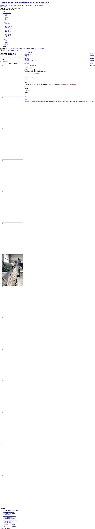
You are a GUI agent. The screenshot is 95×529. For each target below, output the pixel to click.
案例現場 (4, 38)
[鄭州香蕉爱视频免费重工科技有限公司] (8, 6)
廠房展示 (6, 18)
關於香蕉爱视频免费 (4, 5)
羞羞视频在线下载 (84, 101)
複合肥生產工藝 (8, 35)
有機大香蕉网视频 (8, 26)
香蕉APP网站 (7, 23)
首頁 (9, 50)
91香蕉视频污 (37, 101)
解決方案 (4, 32)
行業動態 (6, 42)
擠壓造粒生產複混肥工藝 (9, 516)
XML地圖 (63, 84)
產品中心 (4, 22)
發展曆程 (6, 15)
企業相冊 (6, 19)
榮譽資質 (6, 21)
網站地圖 (27, 63)
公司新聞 (6, 40)
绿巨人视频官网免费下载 (51, 101)
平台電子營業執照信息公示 (70, 84)
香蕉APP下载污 (32, 101)
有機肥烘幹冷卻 (8, 28)
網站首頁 (4, 11)
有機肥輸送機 (7, 27)
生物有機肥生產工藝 (8, 512)
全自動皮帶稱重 (12, 524)
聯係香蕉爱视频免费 (12, 5)
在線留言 (4, 46)
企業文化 (6, 17)
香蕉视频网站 (43, 101)
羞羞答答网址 (91, 101)
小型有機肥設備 (7, 522)
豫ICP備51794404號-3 (57, 84)
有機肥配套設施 (8, 31)
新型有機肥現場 (13, 526)
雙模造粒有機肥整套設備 (9, 518)
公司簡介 (6, 14)
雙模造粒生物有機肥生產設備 (10, 520)
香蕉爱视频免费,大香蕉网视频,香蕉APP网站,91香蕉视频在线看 (24, 3)
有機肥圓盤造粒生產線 (9, 513)
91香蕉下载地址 (78, 101)
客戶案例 (6, 43)
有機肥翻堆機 (7, 30)
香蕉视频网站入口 (59, 101)
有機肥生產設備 (8, 34)
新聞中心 (4, 39)
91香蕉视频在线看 (16, 48)
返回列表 (2, 528)
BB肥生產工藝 (7, 36)
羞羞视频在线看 (72, 101)
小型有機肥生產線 (8, 521)
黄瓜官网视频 (65, 101)
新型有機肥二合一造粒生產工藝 (10, 510)
